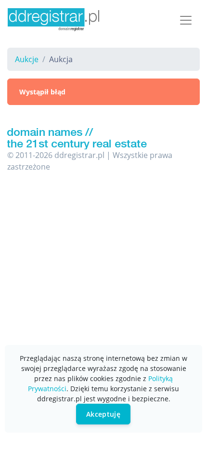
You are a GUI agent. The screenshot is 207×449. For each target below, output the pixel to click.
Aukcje (27, 59)
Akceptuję (103, 414)
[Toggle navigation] (185, 20)
